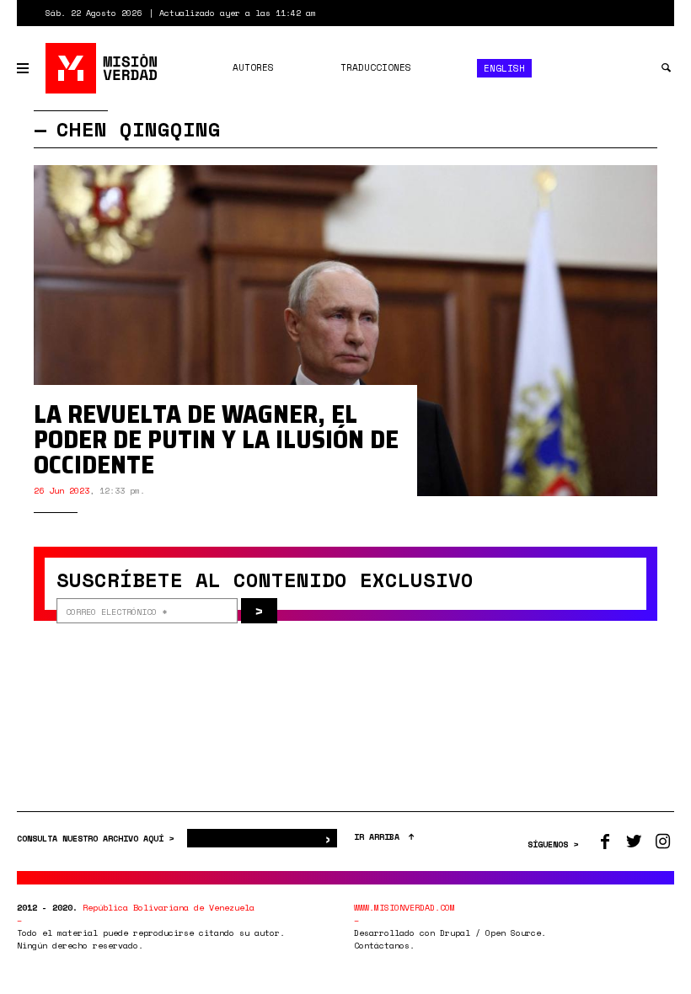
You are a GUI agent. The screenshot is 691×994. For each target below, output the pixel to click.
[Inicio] (102, 68)
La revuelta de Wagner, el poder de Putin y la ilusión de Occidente (216, 439)
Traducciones (375, 67)
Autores (253, 67)
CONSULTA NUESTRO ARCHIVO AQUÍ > (98, 838)
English (504, 68)
